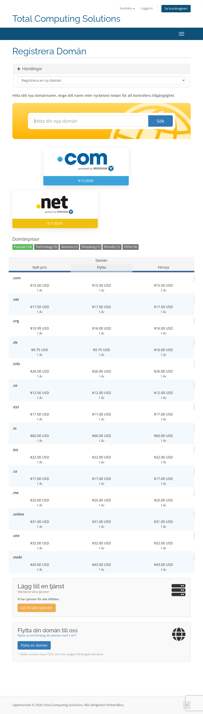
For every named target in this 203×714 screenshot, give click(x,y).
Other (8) (130, 247)
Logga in (147, 8)
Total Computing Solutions (66, 18)
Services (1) (69, 247)
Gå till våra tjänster (36, 607)
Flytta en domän (34, 645)
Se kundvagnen (176, 8)
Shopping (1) (90, 247)
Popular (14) (23, 247)
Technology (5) (46, 247)
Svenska (126, 8)
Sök (160, 121)
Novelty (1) (112, 247)
